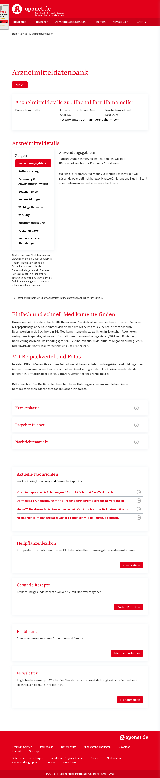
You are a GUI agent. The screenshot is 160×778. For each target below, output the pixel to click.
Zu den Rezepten (128, 607)
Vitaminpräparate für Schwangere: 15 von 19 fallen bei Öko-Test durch (65, 492)
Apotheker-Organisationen (67, 758)
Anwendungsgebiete (32, 163)
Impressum (46, 747)
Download (124, 747)
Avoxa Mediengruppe (24, 762)
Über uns (50, 762)
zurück (19, 85)
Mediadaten (114, 758)
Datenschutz (68, 747)
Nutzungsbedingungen (97, 747)
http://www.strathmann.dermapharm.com (90, 119)
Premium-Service (22, 747)
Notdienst (20, 22)
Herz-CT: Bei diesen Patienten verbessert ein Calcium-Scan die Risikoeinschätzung (72, 509)
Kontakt (16, 751)
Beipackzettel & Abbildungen (29, 240)
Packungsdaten (29, 230)
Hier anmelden (130, 700)
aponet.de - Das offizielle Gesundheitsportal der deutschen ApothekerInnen (38, 10)
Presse (95, 758)
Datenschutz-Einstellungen (27, 758)
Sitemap (34, 751)
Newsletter (120, 22)
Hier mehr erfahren (127, 653)
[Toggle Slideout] (144, 9)
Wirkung (24, 215)
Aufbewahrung (28, 171)
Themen (100, 22)
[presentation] (145, 22)
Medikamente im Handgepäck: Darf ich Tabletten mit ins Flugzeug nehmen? (68, 518)
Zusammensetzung (31, 223)
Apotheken (41, 22)
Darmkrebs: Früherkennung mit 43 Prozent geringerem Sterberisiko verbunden (70, 501)
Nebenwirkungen (29, 199)
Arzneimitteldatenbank (71, 22)
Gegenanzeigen (28, 191)
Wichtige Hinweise (30, 207)
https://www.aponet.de (134, 737)
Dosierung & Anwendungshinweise (33, 181)
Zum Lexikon (131, 565)
